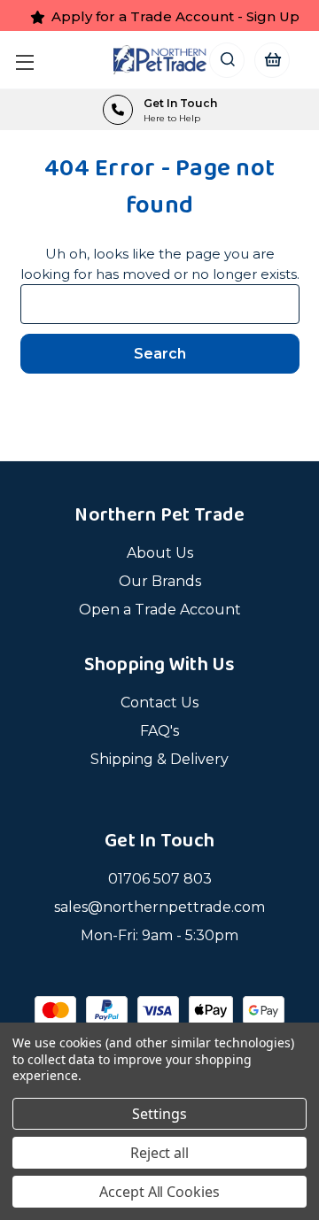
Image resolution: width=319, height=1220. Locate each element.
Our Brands (160, 581)
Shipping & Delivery (159, 759)
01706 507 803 (160, 878)
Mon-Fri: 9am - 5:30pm (159, 935)
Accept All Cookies (159, 1191)
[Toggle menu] (29, 60)
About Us (160, 552)
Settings (159, 1113)
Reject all (160, 1152)
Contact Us (159, 702)
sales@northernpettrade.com (159, 907)
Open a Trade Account (160, 609)
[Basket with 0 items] (271, 59)
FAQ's (159, 730)
